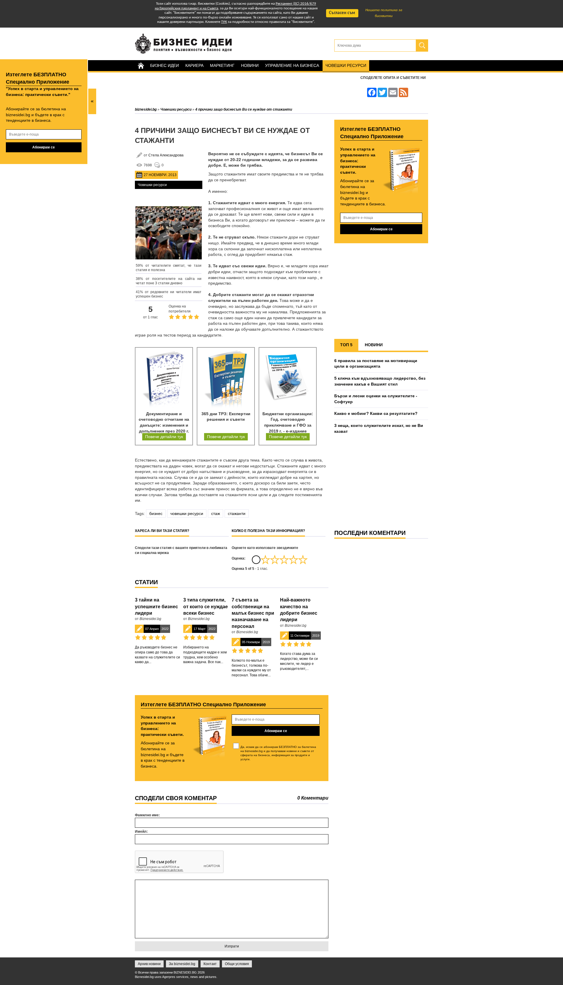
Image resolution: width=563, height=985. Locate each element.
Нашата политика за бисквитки (383, 13)
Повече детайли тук (164, 436)
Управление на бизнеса (292, 65)
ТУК (224, 22)
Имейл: (141, 831)
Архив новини (149, 964)
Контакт (210, 964)
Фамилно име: (147, 815)
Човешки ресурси (345, 65)
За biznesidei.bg (182, 964)
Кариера (194, 65)
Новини (250, 65)
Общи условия (237, 964)
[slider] (284, 559)
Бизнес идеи (164, 65)
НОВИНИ (374, 344)
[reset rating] (256, 559)
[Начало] (141, 65)
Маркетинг (222, 65)
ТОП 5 (346, 344)
